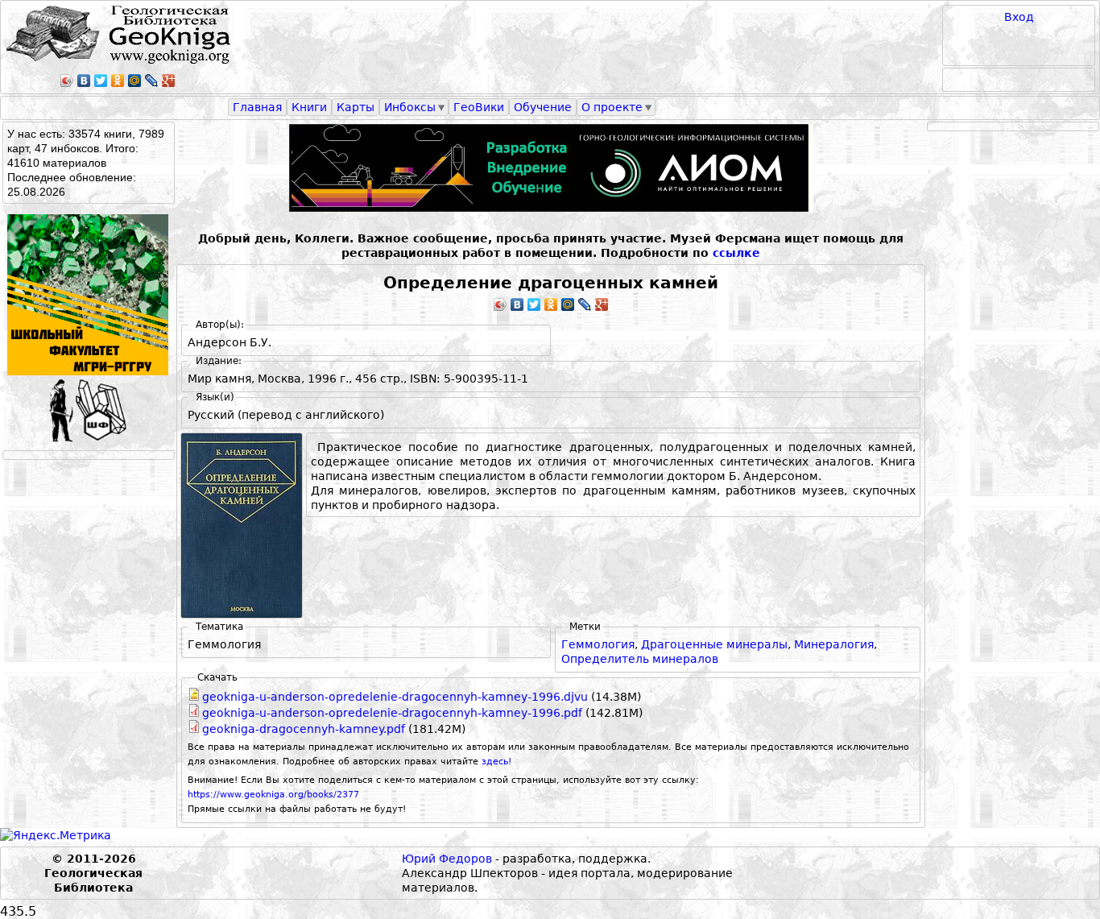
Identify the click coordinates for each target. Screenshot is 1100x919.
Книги (309, 107)
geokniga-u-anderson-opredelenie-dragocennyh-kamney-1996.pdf (392, 712)
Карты (355, 107)
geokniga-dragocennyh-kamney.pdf (303, 728)
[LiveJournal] (151, 80)
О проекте (612, 107)
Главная (257, 107)
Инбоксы (410, 107)
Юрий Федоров (447, 858)
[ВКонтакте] (84, 80)
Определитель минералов (639, 658)
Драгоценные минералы (714, 644)
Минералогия (834, 644)
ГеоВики (478, 107)
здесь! (496, 761)
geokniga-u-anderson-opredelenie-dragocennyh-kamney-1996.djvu (395, 696)
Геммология (598, 644)
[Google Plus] (168, 80)
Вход (1019, 16)
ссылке (736, 252)
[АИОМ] (550, 168)
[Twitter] (101, 80)
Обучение (543, 107)
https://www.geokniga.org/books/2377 (273, 794)
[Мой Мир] (134, 80)
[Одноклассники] (118, 80)
